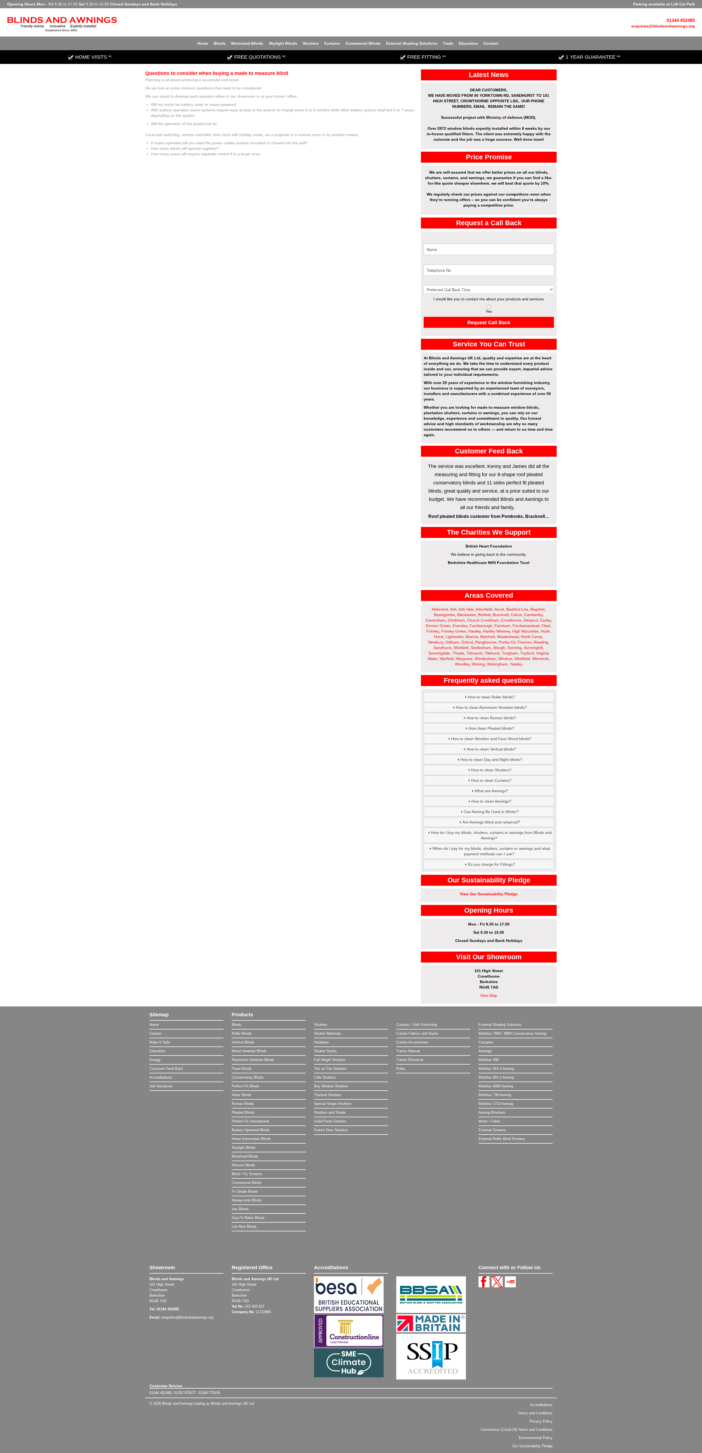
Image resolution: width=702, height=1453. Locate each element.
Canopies (486, 1042)
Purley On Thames (515, 642)
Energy (155, 1060)
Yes (489, 311)
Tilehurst (492, 653)
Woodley (462, 664)
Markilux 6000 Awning (496, 1086)
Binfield (484, 615)
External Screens (492, 1130)
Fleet (546, 625)
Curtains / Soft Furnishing (416, 1025)
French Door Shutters (331, 1130)
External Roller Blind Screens (502, 1139)
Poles (400, 1069)
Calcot (516, 615)
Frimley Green (453, 631)
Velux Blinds (241, 1095)
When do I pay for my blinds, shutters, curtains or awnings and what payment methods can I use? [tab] (491, 851)
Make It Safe (159, 1042)
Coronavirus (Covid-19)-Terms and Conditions (517, 1429)
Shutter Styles (325, 1051)
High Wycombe (525, 631)
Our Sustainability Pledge (532, 1446)
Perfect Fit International (250, 1121)
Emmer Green (438, 625)
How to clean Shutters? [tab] (491, 770)
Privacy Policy (541, 1421)
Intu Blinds (240, 1209)
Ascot (499, 609)
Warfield (447, 658)
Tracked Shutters (327, 1095)
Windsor (505, 658)
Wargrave (464, 658)
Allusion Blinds (243, 1165)
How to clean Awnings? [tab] (491, 801)
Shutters (311, 43)
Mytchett (487, 636)
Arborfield (483, 609)
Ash (453, 609)
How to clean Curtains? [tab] (491, 780)
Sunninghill (533, 647)
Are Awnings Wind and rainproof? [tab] (491, 822)
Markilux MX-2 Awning (496, 1077)
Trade (448, 43)
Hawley (474, 631)
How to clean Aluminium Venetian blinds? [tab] (491, 707)
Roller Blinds (242, 1033)
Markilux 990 (489, 1060)
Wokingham (497, 664)
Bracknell (501, 615)
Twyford (527, 653)
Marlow (472, 636)
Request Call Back (488, 322)
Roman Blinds (243, 1104)
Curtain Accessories (412, 1042)
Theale (458, 653)
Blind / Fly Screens (247, 1174)
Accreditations (160, 1077)
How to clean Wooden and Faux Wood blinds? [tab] (491, 739)
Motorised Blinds (247, 43)
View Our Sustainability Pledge (488, 894)
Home (202, 43)
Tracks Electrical (409, 1060)
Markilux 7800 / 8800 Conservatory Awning (512, 1033)
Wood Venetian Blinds (249, 1051)
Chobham (456, 620)
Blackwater (466, 615)
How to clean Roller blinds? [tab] (491, 697)
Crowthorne (511, 620)
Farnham (502, 625)
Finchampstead (526, 625)
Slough (499, 647)
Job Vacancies (161, 1086)
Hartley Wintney (496, 631)
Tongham (510, 653)
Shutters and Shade (330, 1112)
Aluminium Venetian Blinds (253, 1060)
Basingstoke (444, 615)
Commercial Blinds (363, 43)
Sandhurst (442, 647)
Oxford (467, 642)
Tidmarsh (474, 653)
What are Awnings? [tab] (491, 791)
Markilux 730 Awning (495, 1095)
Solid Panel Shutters (330, 1121)
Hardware (321, 1042)
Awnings (485, 1051)
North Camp (531, 636)
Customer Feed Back (166, 1069)
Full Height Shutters (330, 1060)
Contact (490, 43)
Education (468, 43)
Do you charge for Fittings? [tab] (491, 864)
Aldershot (440, 609)
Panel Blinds (242, 1069)
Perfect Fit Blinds (245, 1086)
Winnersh (540, 658)
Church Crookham (483, 620)
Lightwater (454, 636)
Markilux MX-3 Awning (496, 1069)
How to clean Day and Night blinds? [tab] (491, 759)
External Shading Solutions (411, 43)
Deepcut (530, 620)
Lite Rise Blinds (244, 1227)
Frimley (432, 631)
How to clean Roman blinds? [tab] (491, 718)
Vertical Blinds (243, 1042)
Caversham (436, 620)
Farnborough (480, 625)
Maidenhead (508, 636)
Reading (541, 642)
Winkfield (522, 658)
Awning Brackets (492, 1112)
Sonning (514, 647)
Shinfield (461, 647)
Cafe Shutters (325, 1077)
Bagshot (537, 609)
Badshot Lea (517, 609)
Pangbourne (486, 642)
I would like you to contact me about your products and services (489, 299)
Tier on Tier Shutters (330, 1069)
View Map (488, 995)
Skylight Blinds (283, 43)
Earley (545, 620)
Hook (545, 631)
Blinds (220, 43)
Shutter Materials (327, 1033)
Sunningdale (439, 653)
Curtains (332, 43)
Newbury (435, 642)
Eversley (460, 625)
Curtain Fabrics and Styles (417, 1033)
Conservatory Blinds (248, 1077)
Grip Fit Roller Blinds (248, 1218)
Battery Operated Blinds (251, 1130)
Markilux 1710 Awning (496, 1104)
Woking (478, 664)
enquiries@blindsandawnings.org (663, 26)
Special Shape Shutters (333, 1104)
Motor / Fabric (490, 1121)
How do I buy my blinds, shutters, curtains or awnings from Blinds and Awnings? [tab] (491, 835)
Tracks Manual (408, 1051)
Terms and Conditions (535, 1413)
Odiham (452, 642)
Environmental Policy (536, 1438)
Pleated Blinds (243, 1112)
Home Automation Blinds (251, 1139)
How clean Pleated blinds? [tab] (491, 728)
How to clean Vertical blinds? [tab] (491, 749)
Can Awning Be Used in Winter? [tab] (491, 811)
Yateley (516, 664)
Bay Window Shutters (331, 1086)
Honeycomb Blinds (247, 1200)
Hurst (438, 636)
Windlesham (485, 658)
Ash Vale (466, 609)
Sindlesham (481, 647)
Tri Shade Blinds (245, 1191)
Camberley (533, 615)
